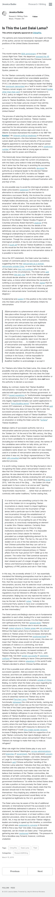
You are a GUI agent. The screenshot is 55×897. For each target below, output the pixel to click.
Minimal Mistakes (39, 892)
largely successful (29, 656)
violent (11, 628)
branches (10, 754)
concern (48, 754)
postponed (23, 833)
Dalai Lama (25, 848)
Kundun (5, 135)
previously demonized (15, 86)
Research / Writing (37, 4)
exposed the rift (42, 56)
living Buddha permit (20, 403)
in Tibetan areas (29, 628)
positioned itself (39, 636)
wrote (47, 480)
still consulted (13, 458)
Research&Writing (21, 853)
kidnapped (17, 702)
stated (42, 283)
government (22, 754)
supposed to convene (28, 825)
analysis (37, 223)
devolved (40, 168)
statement (24, 190)
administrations (44, 751)
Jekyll (29, 892)
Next (40, 871)
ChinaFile (37, 33)
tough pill (13, 245)
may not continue (25, 269)
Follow (35, 17)
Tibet (35, 848)
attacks (18, 628)
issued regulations (17, 395)
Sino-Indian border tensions (35, 730)
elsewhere (30, 661)
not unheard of (46, 628)
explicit (21, 299)
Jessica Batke (9, 4)
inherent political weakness (25, 135)
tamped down (35, 623)
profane (44, 420)
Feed (13, 888)
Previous (14, 871)
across (34, 751)
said (47, 272)
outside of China (44, 680)
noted (28, 601)
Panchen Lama (20, 699)
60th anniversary (28, 54)
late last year (19, 274)
